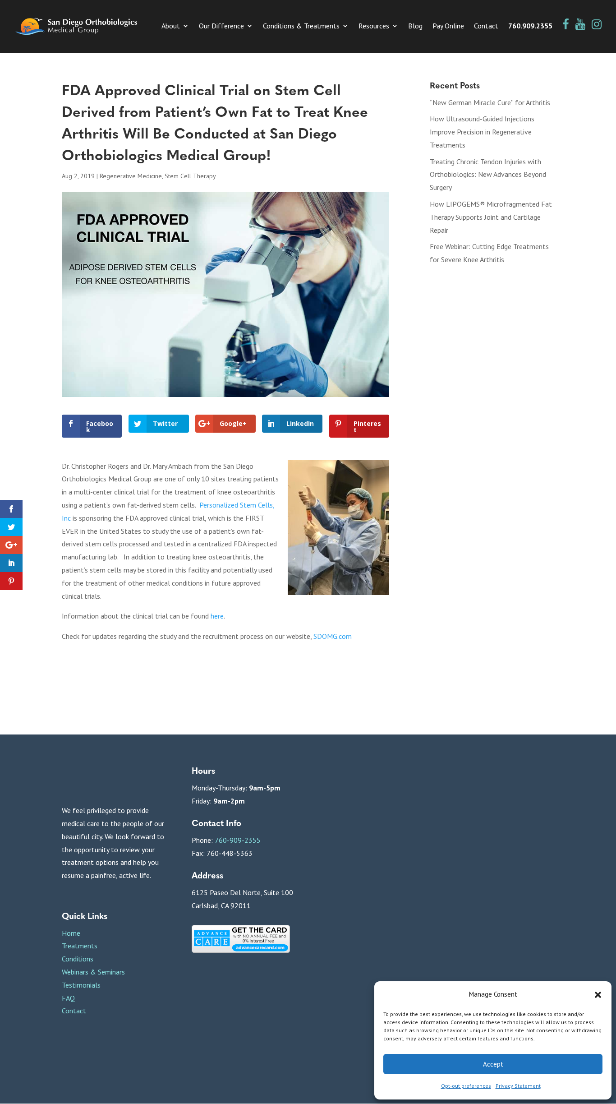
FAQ (68, 997)
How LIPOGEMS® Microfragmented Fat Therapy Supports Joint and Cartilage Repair (491, 217)
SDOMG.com (332, 636)
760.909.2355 (530, 26)
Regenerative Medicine (131, 176)
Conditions (77, 958)
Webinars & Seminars (93, 971)
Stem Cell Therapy (190, 176)
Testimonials (81, 984)
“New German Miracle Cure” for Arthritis (490, 102)
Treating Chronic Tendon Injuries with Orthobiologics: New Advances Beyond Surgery (488, 174)
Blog (415, 26)
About (170, 26)
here (217, 615)
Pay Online (448, 26)
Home (71, 933)
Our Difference (221, 26)
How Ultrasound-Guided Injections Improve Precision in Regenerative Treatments (482, 131)
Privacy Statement (518, 1085)
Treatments (79, 945)
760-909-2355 (238, 840)
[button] (597, 994)
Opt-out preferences (466, 1085)
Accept (493, 1064)
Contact (486, 26)
